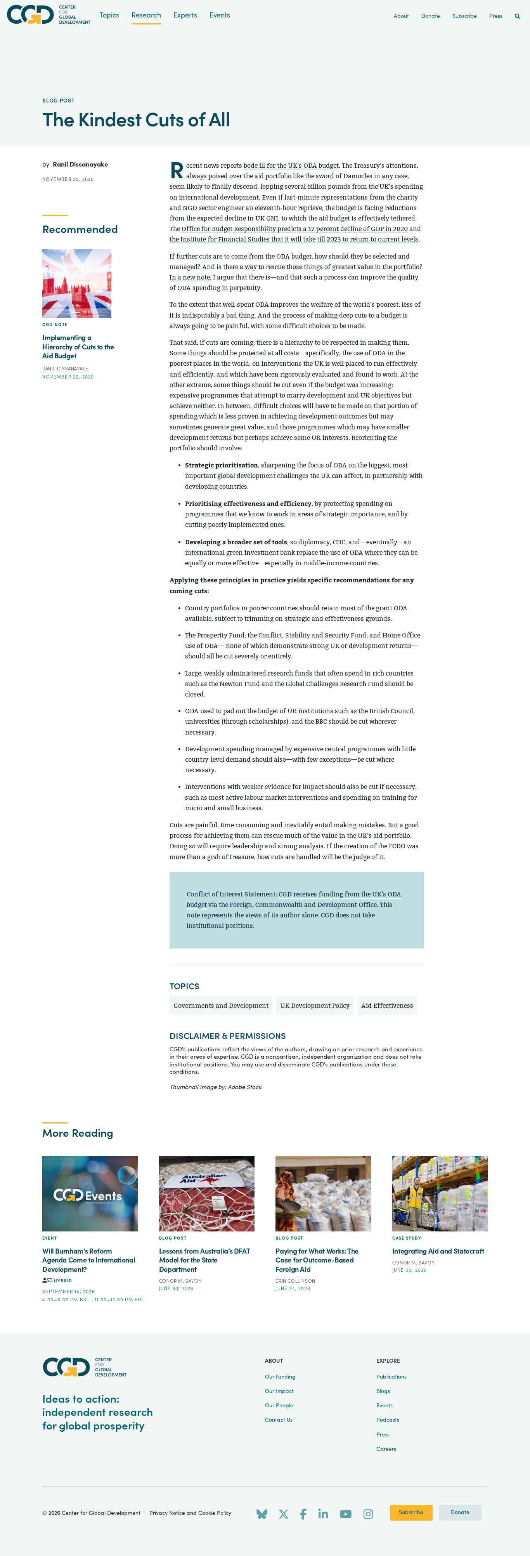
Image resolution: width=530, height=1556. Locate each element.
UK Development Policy (315, 1005)
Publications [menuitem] (391, 1377)
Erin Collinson (295, 1281)
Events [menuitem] (384, 1406)
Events (220, 15)
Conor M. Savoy (180, 1281)
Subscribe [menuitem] (464, 16)
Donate (460, 1512)
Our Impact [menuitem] (279, 1391)
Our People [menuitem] (279, 1406)
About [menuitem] (401, 16)
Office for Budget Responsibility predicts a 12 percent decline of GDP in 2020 (295, 229)
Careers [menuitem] (386, 1449)
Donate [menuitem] (430, 16)
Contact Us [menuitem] (279, 1420)
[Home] (50, 14)
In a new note (190, 277)
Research (146, 15)
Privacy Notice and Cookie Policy (190, 1513)
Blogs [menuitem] (383, 1391)
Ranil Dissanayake (80, 164)
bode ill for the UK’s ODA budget (291, 165)
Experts (185, 15)
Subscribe (411, 1512)
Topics (109, 15)
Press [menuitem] (495, 16)
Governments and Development (220, 1005)
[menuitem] (517, 16)
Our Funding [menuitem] (280, 1377)
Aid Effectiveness (387, 1005)
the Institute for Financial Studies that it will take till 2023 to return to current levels (294, 239)
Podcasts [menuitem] (387, 1420)
